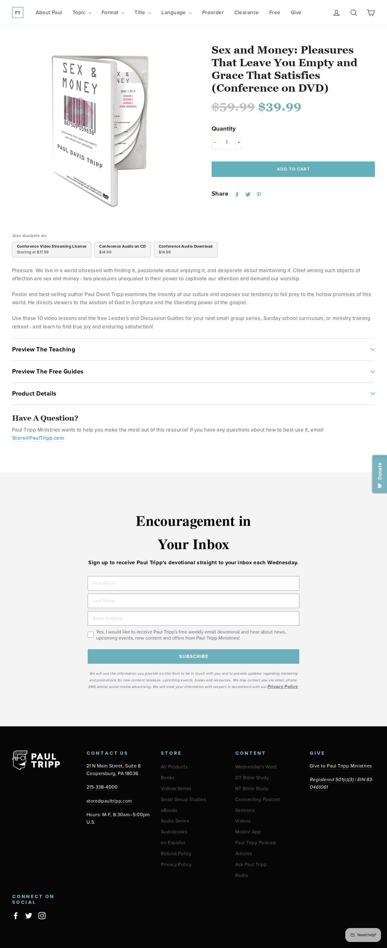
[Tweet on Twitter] (248, 194)
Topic (80, 12)
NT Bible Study (251, 789)
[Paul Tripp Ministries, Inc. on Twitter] (28, 915)
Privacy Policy (176, 865)
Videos (243, 821)
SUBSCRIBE (193, 656)
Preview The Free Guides (48, 371)
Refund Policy (176, 854)
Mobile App (248, 832)
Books (167, 778)
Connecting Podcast (257, 800)
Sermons (245, 810)
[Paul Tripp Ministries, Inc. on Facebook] (15, 915)
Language (174, 12)
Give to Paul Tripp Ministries (341, 766)
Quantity (224, 128)
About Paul (49, 12)
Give (296, 12)
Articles (243, 854)
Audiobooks (174, 832)
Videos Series (176, 789)
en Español (173, 843)
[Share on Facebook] (237, 194)
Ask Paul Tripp (251, 865)
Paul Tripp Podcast (255, 843)
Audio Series (175, 821)
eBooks (169, 810)
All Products (174, 767)
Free (275, 12)
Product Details (34, 393)
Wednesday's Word (256, 767)
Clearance (246, 12)
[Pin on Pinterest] (259, 194)
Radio (241, 875)
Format (111, 12)
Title (141, 12)
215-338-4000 (102, 787)
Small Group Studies (183, 800)
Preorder (213, 12)
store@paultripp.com (109, 801)
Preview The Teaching (43, 349)
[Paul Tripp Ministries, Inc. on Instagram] (42, 915)
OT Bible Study (252, 778)
